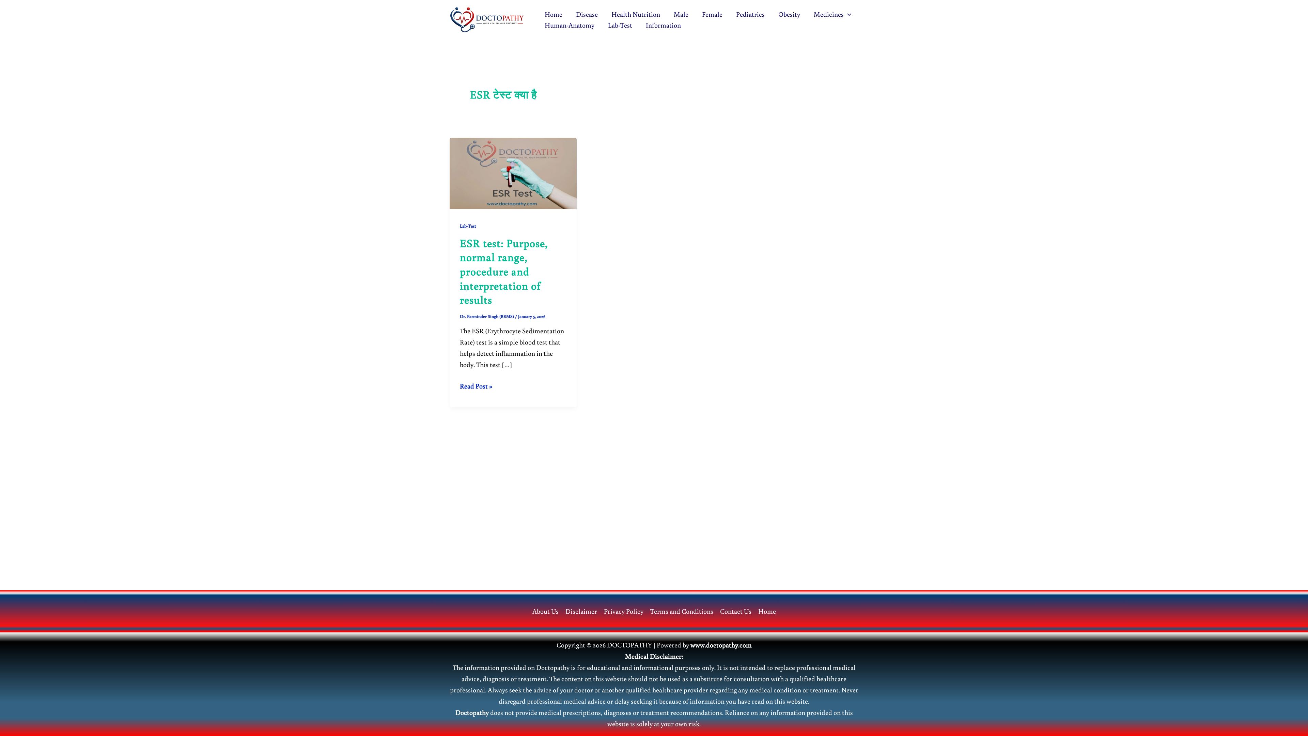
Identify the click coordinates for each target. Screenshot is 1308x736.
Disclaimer (581, 611)
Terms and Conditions (681, 611)
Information (663, 24)
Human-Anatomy (569, 24)
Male (681, 14)
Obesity (789, 14)
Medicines (829, 14)
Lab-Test (620, 24)
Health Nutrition (635, 14)
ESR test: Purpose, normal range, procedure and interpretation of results (504, 271)
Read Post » (476, 386)
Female (712, 14)
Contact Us (735, 611)
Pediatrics (750, 14)
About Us (545, 611)
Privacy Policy (623, 611)
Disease (587, 14)
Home (553, 14)
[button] (847, 14)
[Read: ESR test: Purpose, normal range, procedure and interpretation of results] (513, 172)
